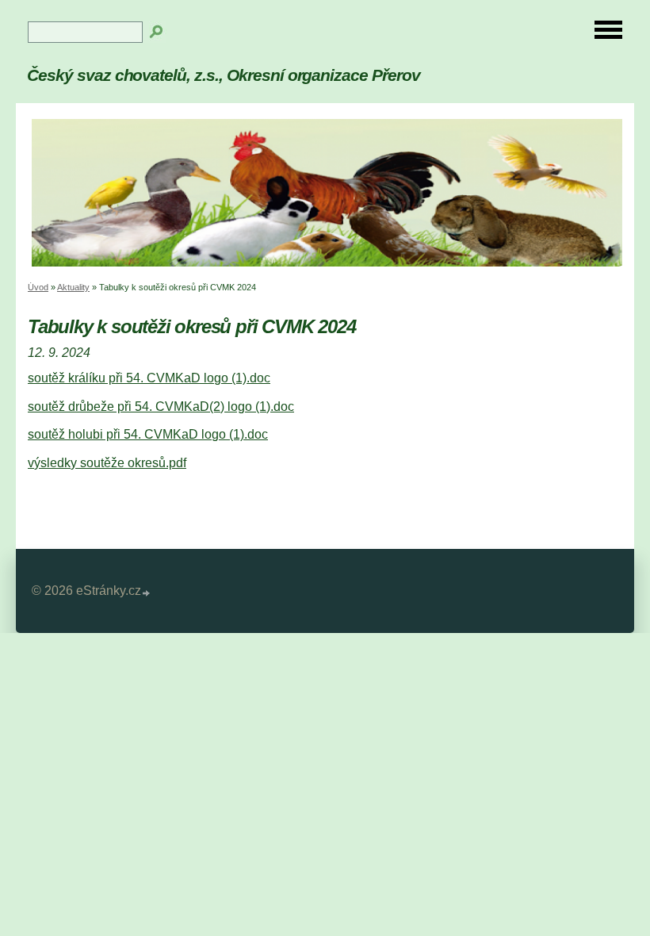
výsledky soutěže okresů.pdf (107, 463)
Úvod (38, 287)
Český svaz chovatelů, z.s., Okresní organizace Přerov (223, 75)
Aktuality (73, 287)
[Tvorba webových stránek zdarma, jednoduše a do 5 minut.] (146, 593)
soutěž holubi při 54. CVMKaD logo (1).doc (148, 434)
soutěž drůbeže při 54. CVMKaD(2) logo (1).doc (161, 406)
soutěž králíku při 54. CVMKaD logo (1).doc (149, 378)
